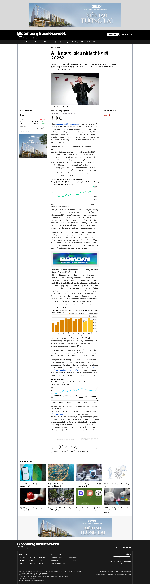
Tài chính (21, 560)
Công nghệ (32, 557)
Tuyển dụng (72, 560)
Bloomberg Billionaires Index (67, 124)
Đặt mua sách (55, 560)
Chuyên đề (42, 557)
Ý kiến (41, 560)
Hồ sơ (41, 563)
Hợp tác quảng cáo (122, 557)
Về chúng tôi (73, 557)
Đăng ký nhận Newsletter (58, 563)
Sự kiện (103, 42)
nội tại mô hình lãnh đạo (60, 414)
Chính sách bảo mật (125, 571)
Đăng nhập (124, 34)
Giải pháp (21, 563)
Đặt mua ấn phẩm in (56, 557)
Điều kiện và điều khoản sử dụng (108, 571)
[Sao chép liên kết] (61, 118)
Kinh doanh (22, 557)
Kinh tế (31, 560)
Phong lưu (32, 563)
